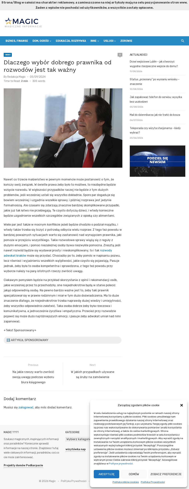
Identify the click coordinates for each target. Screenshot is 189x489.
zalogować (25, 407)
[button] (181, 405)
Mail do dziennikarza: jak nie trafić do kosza (155, 114)
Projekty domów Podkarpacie (23, 465)
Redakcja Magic (16, 76)
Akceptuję (106, 474)
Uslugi (108, 41)
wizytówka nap (76, 449)
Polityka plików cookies (126, 482)
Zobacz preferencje (165, 474)
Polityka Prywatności (153, 482)
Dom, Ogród (40, 41)
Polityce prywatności (121, 463)
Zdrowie (126, 41)
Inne (93, 41)
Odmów (134, 474)
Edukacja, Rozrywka (71, 41)
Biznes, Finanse (17, 41)
